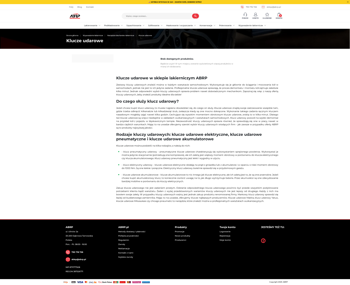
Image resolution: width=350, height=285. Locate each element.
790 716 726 (251, 7)
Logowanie (225, 231)
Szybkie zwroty (125, 257)
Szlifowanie (153, 25)
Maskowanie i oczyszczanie (179, 25)
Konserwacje (206, 25)
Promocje (179, 231)
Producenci (180, 240)
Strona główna (72, 35)
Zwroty (121, 244)
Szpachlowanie (133, 25)
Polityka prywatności (128, 236)
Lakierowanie (90, 25)
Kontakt (90, 7)
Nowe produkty (182, 236)
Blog (79, 7)
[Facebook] (263, 240)
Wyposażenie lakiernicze (250, 25)
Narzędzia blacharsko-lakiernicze (120, 35)
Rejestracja (225, 236)
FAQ (71, 7)
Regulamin (123, 240)
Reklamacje (124, 248)
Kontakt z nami (125, 253)
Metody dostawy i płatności (131, 231)
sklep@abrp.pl (274, 7)
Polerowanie (225, 25)
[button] (245, 16)
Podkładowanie (112, 25)
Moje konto (225, 240)
